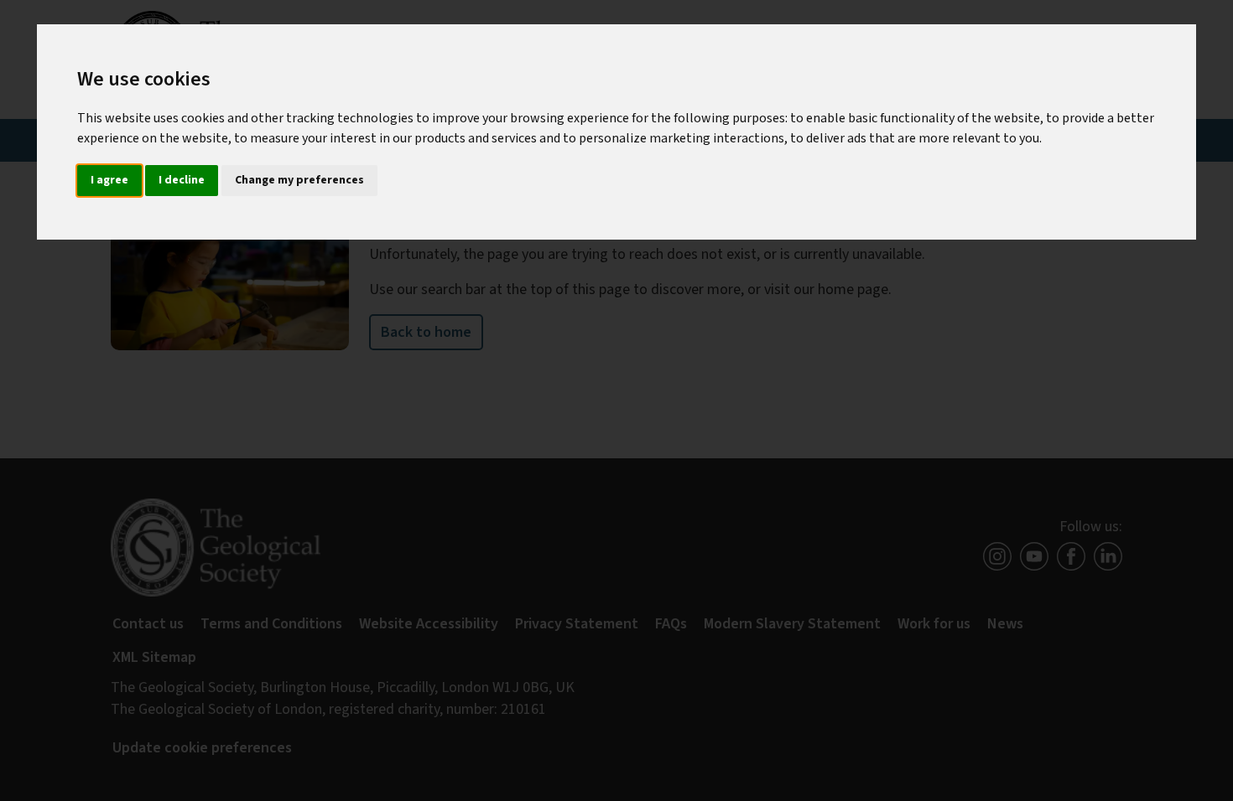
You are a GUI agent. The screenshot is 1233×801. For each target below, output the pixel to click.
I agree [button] (109, 180)
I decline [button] (182, 180)
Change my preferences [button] (299, 180)
